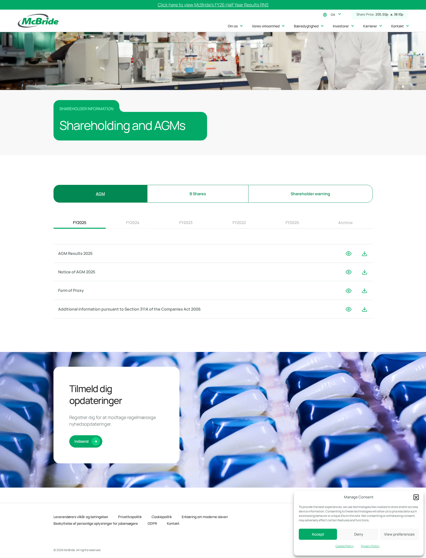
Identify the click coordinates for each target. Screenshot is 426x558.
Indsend (81, 441)
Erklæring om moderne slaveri (205, 516)
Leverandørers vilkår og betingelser (80, 516)
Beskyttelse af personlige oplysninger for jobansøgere (95, 523)
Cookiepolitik (162, 516)
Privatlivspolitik (130, 516)
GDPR (152, 523)
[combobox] (335, 14)
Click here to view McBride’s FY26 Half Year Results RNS (213, 5)
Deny (358, 534)
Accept (318, 534)
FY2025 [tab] (79, 222)
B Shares (198, 193)
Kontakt (173, 523)
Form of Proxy (71, 290)
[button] (416, 497)
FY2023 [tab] (186, 222)
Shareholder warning (310, 193)
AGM (100, 193)
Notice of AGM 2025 (76, 272)
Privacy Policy (370, 546)
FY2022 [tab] (239, 222)
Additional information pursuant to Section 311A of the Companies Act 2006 (129, 309)
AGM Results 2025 (75, 253)
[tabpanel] (213, 281)
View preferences (399, 534)
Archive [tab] (345, 222)
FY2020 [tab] (292, 222)
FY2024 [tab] (133, 222)
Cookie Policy (345, 546)
